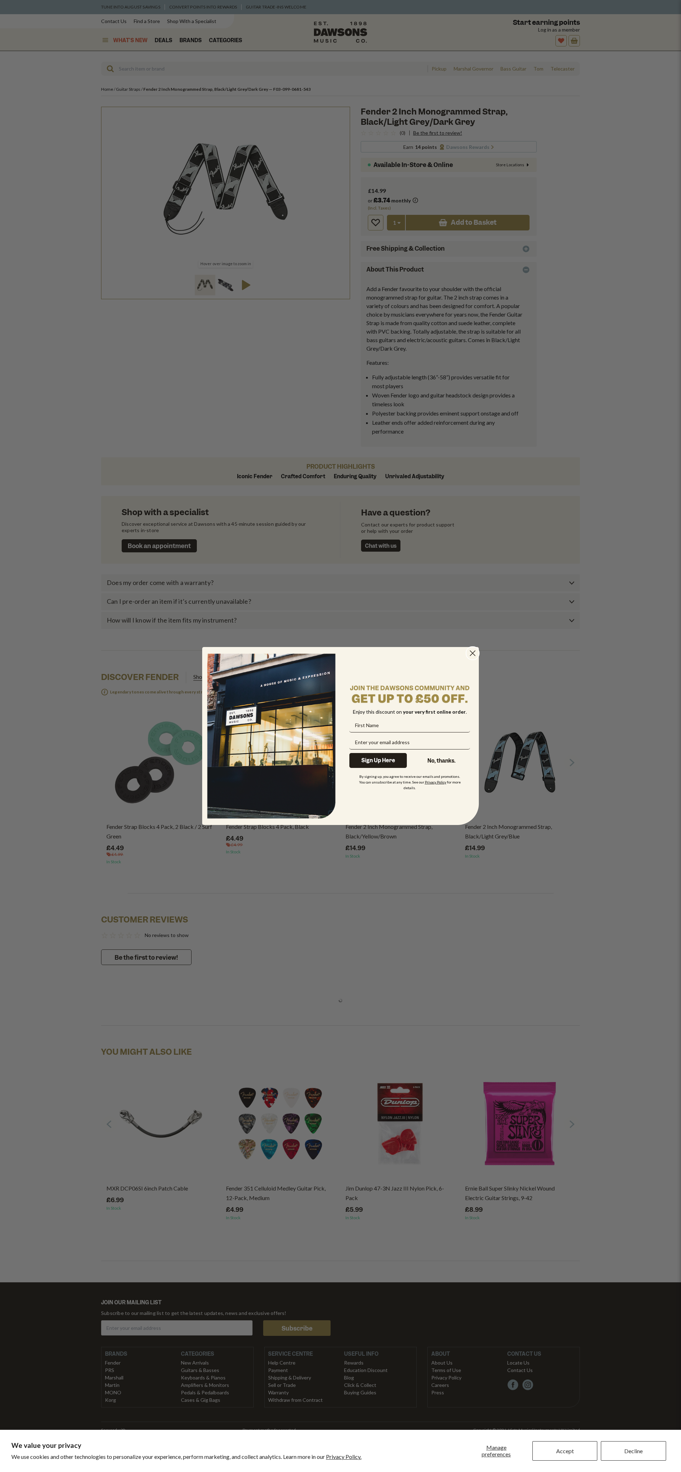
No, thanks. (441, 760)
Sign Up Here (378, 760)
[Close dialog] (472, 653)
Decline (633, 1451)
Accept (565, 1451)
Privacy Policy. (343, 1456)
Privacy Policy (435, 782)
